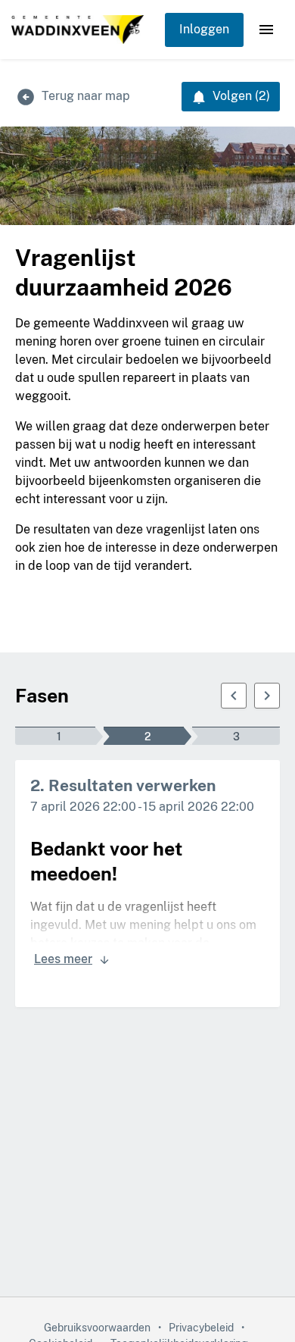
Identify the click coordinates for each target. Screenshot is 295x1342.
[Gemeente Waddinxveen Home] (77, 30)
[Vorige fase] (234, 696)
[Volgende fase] (267, 696)
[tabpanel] (147, 883)
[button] (266, 29)
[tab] (59, 736)
